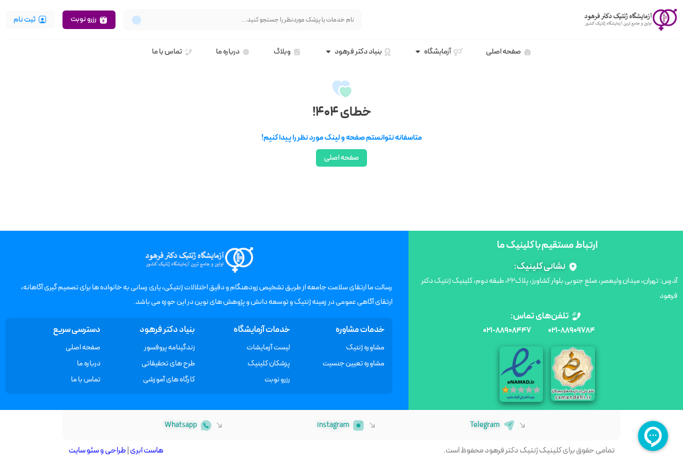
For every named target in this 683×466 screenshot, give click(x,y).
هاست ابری (147, 450)
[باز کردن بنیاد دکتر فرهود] (328, 52)
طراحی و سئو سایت (97, 450)
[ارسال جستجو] (136, 19)
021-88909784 (571, 330)
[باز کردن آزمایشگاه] (418, 52)
